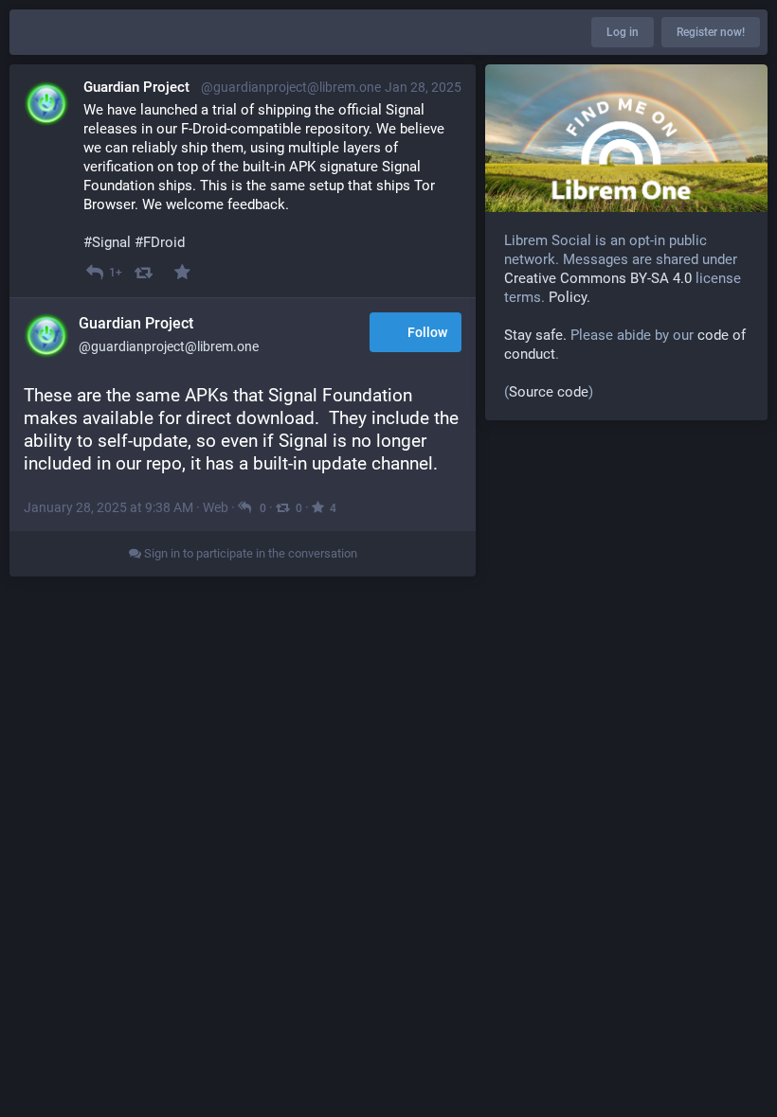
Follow (427, 332)
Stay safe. (535, 335)
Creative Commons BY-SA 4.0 (598, 278)
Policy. (569, 297)
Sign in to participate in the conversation (249, 553)
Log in (622, 32)
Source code (548, 391)
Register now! (711, 32)
